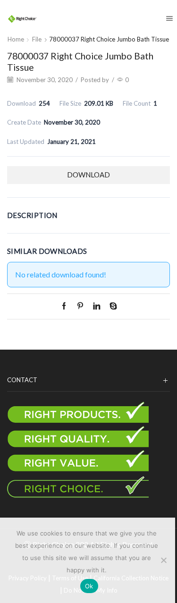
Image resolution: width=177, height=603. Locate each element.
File (37, 39)
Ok (89, 586)
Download (88, 174)
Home (16, 39)
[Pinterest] (80, 306)
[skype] (111, 306)
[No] (163, 560)
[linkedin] (96, 306)
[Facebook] (66, 306)
